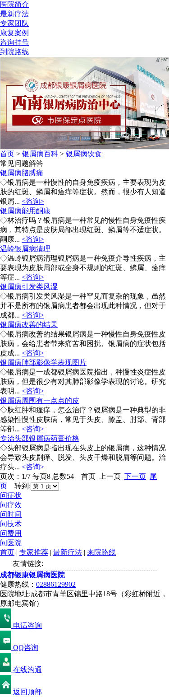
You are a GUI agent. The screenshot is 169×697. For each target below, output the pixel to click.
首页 (7, 154)
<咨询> (33, 201)
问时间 (11, 514)
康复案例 (14, 33)
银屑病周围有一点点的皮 (39, 400)
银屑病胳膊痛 (21, 173)
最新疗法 (14, 14)
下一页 (135, 476)
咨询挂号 (14, 42)
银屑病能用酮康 (25, 211)
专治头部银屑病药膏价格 (39, 438)
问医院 (11, 543)
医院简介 (14, 4)
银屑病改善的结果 (29, 324)
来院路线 (101, 552)
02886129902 (56, 584)
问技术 (11, 524)
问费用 (11, 533)
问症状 (11, 495)
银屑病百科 (40, 154)
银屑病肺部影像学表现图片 (43, 362)
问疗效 (11, 505)
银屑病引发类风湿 (29, 286)
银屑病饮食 (84, 154)
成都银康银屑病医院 (32, 575)
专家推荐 (33, 552)
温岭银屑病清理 (25, 249)
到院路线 (14, 52)
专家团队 (14, 23)
